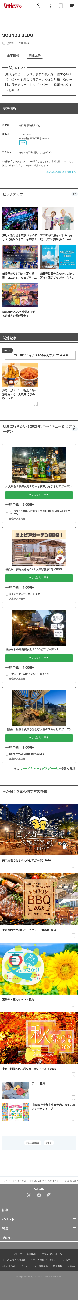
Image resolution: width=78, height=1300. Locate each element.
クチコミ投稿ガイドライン (44, 1260)
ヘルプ (66, 1260)
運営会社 (71, 1266)
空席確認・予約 (39, 495)
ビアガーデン (51, 768)
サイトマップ (15, 1254)
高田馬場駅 (33, 1143)
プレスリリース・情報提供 (34, 1266)
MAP (23, 142)
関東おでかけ (37, 1180)
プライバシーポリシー (53, 1254)
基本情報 (9, 108)
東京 (49, 1143)
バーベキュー (30, 768)
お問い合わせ (8, 1266)
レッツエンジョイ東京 (15, 1180)
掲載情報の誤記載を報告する (61, 172)
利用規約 (31, 1254)
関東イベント (54, 1180)
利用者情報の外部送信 (14, 1260)
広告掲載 (57, 1266)
